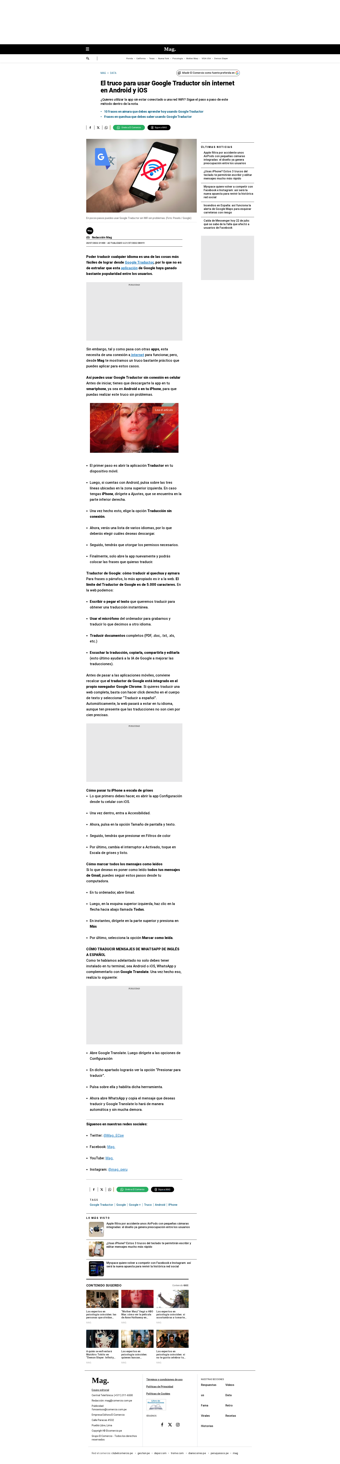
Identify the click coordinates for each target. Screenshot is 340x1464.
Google (121, 1204)
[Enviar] (88, 59)
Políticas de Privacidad (159, 1386)
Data (228, 1395)
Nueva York (163, 59)
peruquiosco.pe (220, 1453)
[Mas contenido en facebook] (162, 1424)
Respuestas (208, 1385)
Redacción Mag (102, 237)
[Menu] (89, 49)
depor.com (160, 1453)
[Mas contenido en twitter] (170, 1424)
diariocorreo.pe (197, 1453)
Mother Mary (192, 59)
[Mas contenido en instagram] (178, 1424)
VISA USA (206, 59)
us (202, 1395)
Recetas (230, 1415)
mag (235, 1453)
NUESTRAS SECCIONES (212, 1379)
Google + (135, 1204)
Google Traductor (101, 1204)
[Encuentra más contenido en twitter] (98, 127)
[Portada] (100, 1386)
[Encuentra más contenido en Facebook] (90, 127)
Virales (205, 1415)
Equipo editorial (100, 1390)
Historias (207, 1426)
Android (160, 1204)
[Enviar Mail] (88, 237)
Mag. (111, 1147)
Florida (129, 59)
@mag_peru (118, 1169)
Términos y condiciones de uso (164, 1379)
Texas (152, 59)
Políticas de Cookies (158, 1393)
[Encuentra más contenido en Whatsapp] (106, 127)
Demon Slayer (221, 59)
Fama (204, 1405)
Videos (229, 1385)
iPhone (172, 1204)
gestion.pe (144, 1453)
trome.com (177, 1453)
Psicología (177, 59)
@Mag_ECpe (113, 1135)
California (141, 59)
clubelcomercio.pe (122, 1453)
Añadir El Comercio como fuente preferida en (208, 72)
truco (148, 1204)
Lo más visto (98, 1218)
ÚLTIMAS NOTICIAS (217, 147)
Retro (229, 1405)
